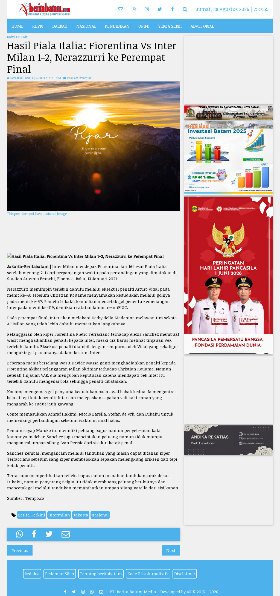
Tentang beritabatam (101, 573)
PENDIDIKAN (117, 26)
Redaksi (32, 573)
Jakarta (80, 515)
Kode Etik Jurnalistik (148, 573)
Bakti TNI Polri (17, 37)
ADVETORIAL (202, 26)
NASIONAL (86, 26)
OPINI (144, 26)
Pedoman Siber (59, 573)
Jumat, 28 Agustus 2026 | (232, 9)
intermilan (59, 515)
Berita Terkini (31, 515)
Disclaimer (184, 573)
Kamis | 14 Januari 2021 (39, 78)
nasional (100, 515)
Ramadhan (16, 78)
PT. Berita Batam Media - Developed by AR (150, 591)
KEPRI (37, 26)
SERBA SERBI (170, 26)
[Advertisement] (93, 234)
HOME (17, 26)
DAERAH (60, 26)
